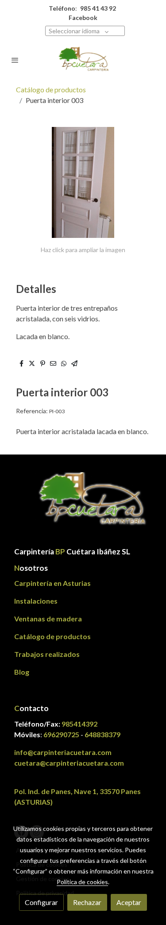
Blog (21, 672)
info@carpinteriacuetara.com (63, 752)
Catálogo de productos (51, 89)
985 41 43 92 (98, 8)
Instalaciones (36, 601)
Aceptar (128, 902)
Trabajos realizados (47, 654)
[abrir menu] (15, 60)
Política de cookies (82, 881)
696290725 (61, 734)
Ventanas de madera (48, 618)
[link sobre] (83, 505)
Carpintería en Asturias (52, 583)
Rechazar (87, 902)
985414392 (79, 723)
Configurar (41, 902)
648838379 (102, 734)
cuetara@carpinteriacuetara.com (69, 763)
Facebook (83, 17)
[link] (83, 60)
